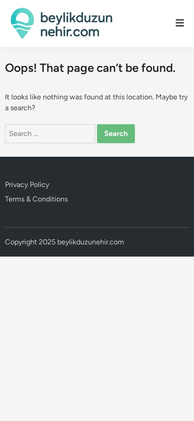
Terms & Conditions (36, 199)
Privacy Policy (27, 184)
